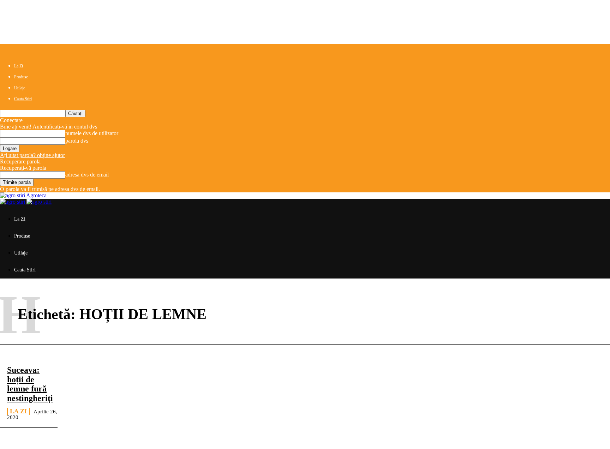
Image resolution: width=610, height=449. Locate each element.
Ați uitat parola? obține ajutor (32, 155)
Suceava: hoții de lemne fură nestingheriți (30, 383)
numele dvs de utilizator (91, 133)
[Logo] (13, 202)
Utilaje (19, 87)
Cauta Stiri (23, 98)
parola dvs (76, 141)
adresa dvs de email (87, 175)
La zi (18, 411)
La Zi (18, 66)
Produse (21, 76)
